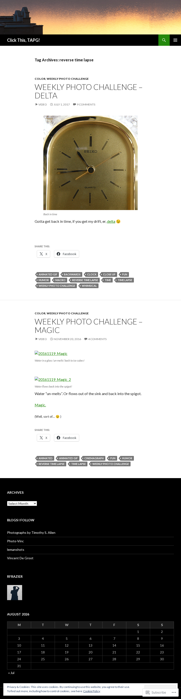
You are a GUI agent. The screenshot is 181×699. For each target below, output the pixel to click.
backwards (72, 274)
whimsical (89, 285)
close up (109, 274)
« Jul (11, 673)
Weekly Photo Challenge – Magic (89, 326)
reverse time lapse (85, 280)
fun (124, 274)
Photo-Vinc (15, 541)
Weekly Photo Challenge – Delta (89, 91)
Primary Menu (175, 40)
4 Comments (97, 339)
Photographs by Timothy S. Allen (31, 533)
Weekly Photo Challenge (68, 78)
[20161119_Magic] (51, 353)
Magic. (40, 405)
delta (111, 221)
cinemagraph (94, 458)
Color (40, 78)
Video (42, 104)
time (108, 280)
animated (46, 458)
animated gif (48, 274)
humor (44, 280)
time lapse (125, 280)
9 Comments (86, 104)
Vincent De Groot (20, 558)
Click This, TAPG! (23, 40)
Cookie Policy (91, 691)
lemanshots (15, 549)
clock (91, 274)
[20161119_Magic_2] (53, 379)
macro (60, 280)
